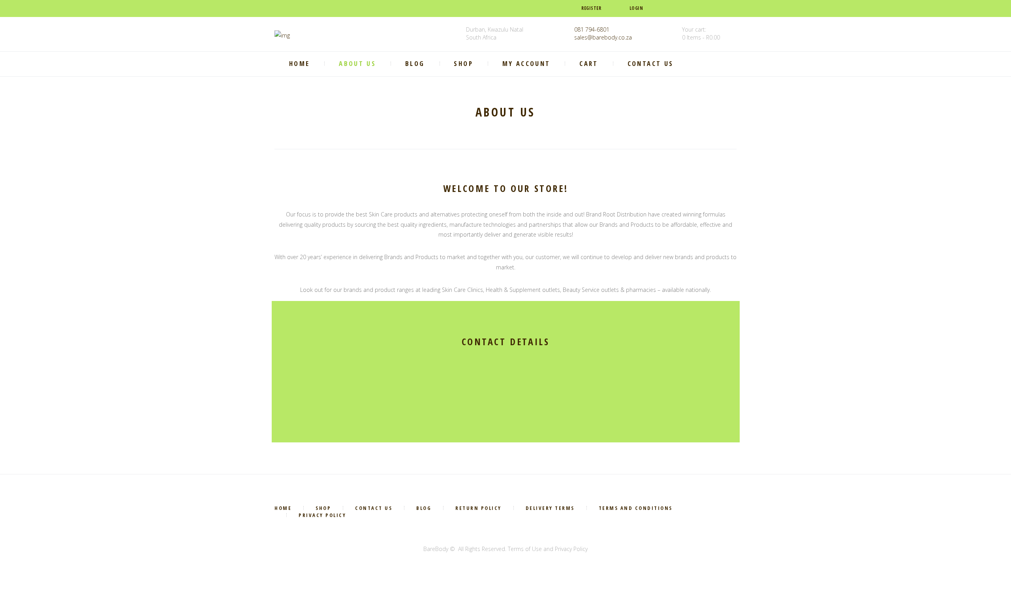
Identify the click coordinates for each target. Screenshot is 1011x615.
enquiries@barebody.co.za (466, 409)
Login (636, 8)
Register (591, 8)
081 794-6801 (591, 29)
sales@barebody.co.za (603, 37)
